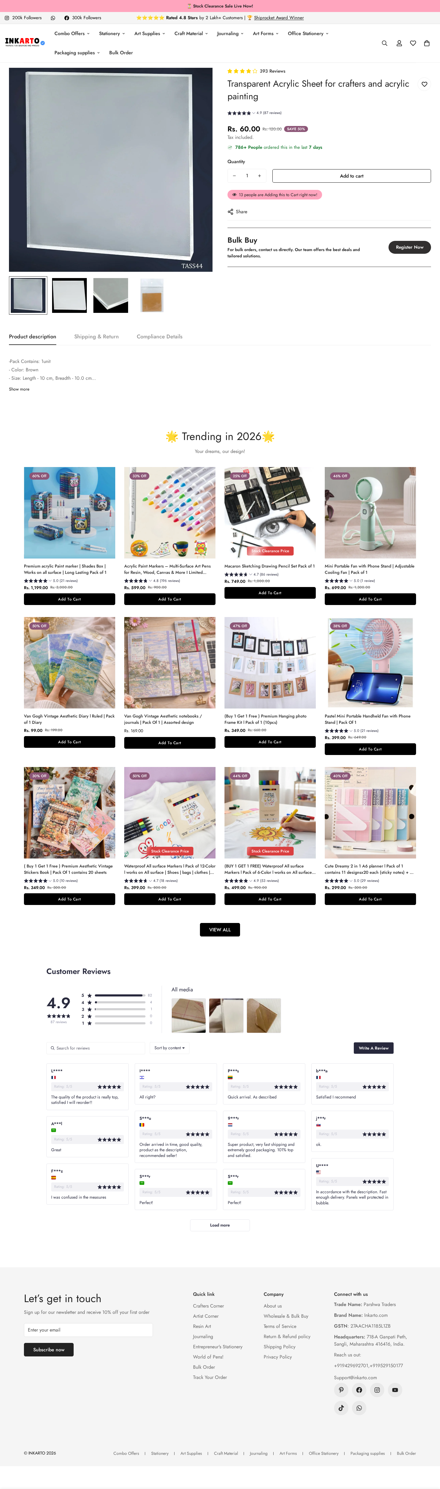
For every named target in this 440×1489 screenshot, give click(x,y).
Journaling (228, 33)
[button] (427, 43)
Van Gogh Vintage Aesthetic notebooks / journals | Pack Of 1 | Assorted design (163, 719)
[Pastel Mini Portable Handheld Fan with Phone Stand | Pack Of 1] (370, 663)
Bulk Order (121, 52)
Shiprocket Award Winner (279, 17)
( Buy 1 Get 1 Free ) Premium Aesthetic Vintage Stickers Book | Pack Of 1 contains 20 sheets (68, 869)
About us (273, 1305)
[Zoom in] (200, 80)
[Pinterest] (341, 1390)
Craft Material (189, 33)
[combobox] (169, 1048)
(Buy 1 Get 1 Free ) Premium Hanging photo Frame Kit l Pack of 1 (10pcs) (265, 719)
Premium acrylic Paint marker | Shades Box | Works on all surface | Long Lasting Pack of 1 (65, 569)
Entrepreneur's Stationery (217, 1346)
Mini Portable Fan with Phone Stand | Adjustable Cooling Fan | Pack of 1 (370, 569)
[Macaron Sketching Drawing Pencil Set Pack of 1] (270, 513)
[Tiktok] (341, 1408)
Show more (19, 389)
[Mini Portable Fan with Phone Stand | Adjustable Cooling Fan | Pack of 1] (370, 513)
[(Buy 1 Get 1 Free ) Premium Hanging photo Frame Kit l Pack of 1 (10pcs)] (270, 663)
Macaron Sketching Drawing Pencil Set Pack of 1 (269, 566)
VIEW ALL (220, 929)
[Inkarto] (24, 43)
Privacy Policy (278, 1356)
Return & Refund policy (287, 1336)
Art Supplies (147, 33)
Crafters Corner (208, 1305)
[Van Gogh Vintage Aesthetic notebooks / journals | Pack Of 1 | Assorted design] (170, 663)
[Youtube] (395, 1390)
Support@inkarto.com (355, 1377)
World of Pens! (208, 1356)
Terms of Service (280, 1326)
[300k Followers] (359, 1390)
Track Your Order (210, 1377)
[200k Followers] (377, 1390)
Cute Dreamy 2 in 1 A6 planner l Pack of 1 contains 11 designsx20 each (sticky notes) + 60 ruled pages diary (370, 869)
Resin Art (202, 1326)
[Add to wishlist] (424, 84)
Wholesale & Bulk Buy (286, 1316)
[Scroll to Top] (428, 1456)
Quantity (236, 161)
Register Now (410, 247)
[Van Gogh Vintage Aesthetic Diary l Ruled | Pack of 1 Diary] (69, 663)
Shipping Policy (279, 1346)
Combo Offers (69, 33)
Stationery (109, 33)
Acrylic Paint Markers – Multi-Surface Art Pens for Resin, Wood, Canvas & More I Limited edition (167, 569)
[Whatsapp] (53, 18)
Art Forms (263, 33)
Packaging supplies (74, 52)
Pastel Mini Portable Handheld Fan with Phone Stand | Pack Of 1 (368, 719)
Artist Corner (206, 1316)
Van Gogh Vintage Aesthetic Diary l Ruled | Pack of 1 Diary (69, 719)
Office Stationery (306, 33)
